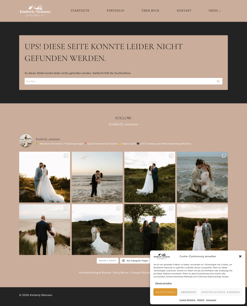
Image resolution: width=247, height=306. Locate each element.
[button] (240, 256)
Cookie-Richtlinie (187, 299)
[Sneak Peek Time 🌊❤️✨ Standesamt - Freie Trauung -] (44, 177)
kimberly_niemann (123, 124)
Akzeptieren (165, 292)
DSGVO (200, 299)
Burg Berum (121, 272)
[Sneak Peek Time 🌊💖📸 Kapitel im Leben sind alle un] (44, 229)
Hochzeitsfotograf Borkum (95, 272)
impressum (211, 299)
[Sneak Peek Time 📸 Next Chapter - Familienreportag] (149, 229)
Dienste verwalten (163, 283)
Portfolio (115, 11)
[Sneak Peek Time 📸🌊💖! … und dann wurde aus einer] (202, 177)
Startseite (80, 11)
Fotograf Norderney (143, 272)
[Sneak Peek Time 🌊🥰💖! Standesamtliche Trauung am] (97, 229)
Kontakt (184, 11)
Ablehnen (188, 292)
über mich (150, 11)
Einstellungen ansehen (221, 292)
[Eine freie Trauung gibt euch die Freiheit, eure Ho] (97, 177)
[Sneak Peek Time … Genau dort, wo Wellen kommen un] (202, 229)
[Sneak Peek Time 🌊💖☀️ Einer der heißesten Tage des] (149, 177)
